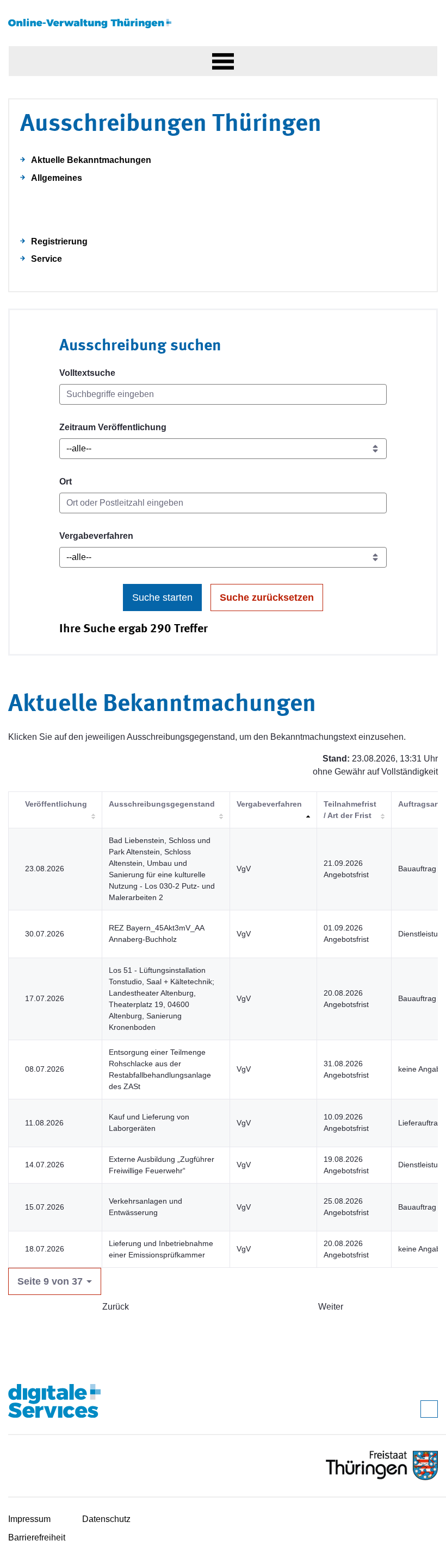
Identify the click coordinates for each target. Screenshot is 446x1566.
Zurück (115, 1306)
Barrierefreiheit (36, 1537)
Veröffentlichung (56, 804)
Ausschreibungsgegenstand (162, 804)
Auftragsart (419, 804)
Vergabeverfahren (96, 535)
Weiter (330, 1306)
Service (46, 258)
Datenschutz (106, 1519)
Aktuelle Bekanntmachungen (91, 160)
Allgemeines (56, 178)
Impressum (29, 1519)
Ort (65, 481)
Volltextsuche (87, 373)
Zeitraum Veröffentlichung (112, 427)
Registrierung (59, 241)
